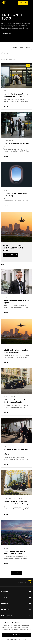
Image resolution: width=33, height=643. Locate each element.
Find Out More (9, 254)
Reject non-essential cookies (16, 639)
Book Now (23, 2)
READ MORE (7, 106)
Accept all (16, 634)
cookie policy (26, 629)
